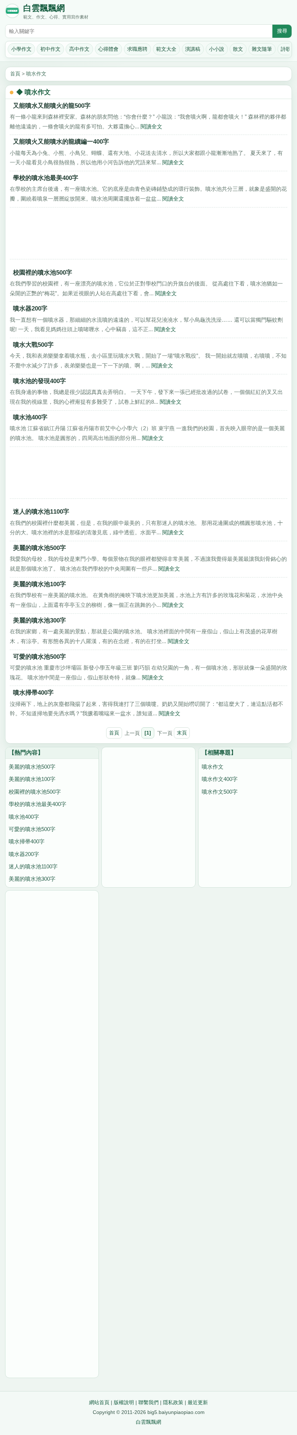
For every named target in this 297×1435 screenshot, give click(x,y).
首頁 (15, 74)
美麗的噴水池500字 (39, 547)
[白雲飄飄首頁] (12, 12)
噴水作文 (36, 74)
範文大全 (166, 49)
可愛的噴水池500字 (39, 656)
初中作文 (50, 49)
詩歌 (286, 49)
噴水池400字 (30, 417)
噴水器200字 (30, 308)
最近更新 (198, 1402)
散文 (238, 49)
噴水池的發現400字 (39, 381)
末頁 (182, 733)
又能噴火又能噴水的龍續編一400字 (61, 141)
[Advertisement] (148, 235)
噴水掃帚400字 (33, 692)
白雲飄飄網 (44, 8)
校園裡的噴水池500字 (42, 272)
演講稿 (192, 49)
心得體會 (108, 49)
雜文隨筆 (262, 49)
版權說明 (124, 1402)
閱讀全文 (151, 126)
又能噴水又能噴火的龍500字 (52, 105)
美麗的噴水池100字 (39, 584)
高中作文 (79, 49)
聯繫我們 (148, 1402)
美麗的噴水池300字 (39, 620)
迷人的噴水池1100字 (41, 511)
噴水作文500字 (220, 792)
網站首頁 (99, 1402)
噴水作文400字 (220, 779)
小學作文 (21, 49)
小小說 (216, 49)
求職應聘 (137, 49)
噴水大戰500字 (33, 344)
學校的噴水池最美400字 (45, 177)
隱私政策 (173, 1402)
